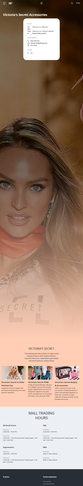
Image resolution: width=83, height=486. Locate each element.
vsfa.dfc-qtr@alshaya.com (38, 43)
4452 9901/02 (34, 41)
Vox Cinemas (47, 481)
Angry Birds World (48, 484)
